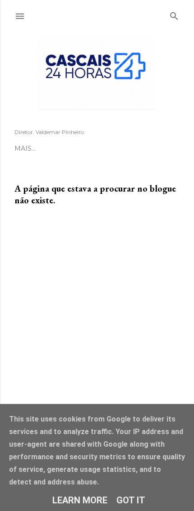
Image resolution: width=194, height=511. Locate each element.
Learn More (79, 500)
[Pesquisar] (174, 14)
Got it (130, 500)
